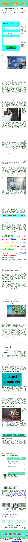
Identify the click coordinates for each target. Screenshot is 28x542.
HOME (13, 6)
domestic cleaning (14, 497)
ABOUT (18, 6)
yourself (12, 18)
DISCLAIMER (25, 6)
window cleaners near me (20, 397)
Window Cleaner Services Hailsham (10, 455)
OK (21, 541)
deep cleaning (23, 492)
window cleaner (9, 20)
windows (7, 13)
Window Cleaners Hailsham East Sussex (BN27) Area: (14, 12)
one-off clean (14, 210)
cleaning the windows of (8, 388)
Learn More (15, 541)
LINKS (15, 6)
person (3, 99)
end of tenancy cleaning (12, 493)
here (19, 453)
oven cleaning (8, 498)
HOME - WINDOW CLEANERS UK (14, 525)
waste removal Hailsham (17, 495)
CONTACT (21, 6)
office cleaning (9, 494)
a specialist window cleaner (11, 123)
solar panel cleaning (21, 496)
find (5, 440)
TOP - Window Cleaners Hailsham (8, 516)
